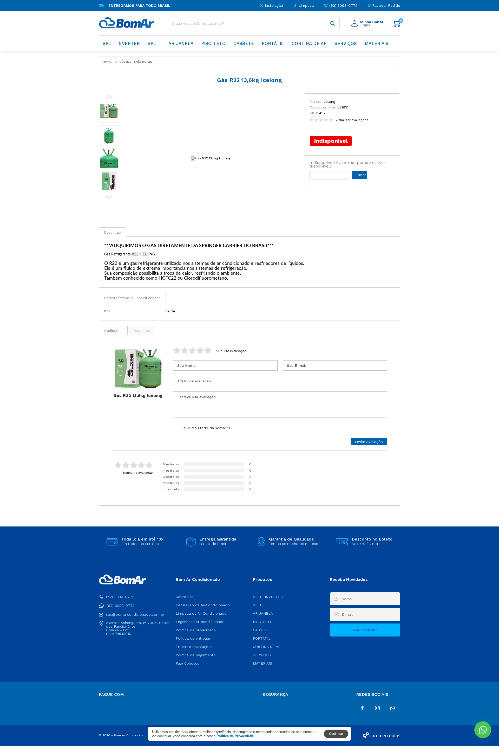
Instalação (274, 5)
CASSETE (243, 43)
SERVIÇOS (345, 43)
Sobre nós (185, 597)
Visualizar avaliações (352, 120)
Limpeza (306, 5)
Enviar (361, 175)
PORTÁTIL (273, 43)
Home (107, 61)
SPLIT (154, 43)
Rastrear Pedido (386, 5)
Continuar (336, 734)
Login (371, 23)
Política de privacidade (196, 630)
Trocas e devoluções (194, 646)
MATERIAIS (377, 43)
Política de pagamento (196, 655)
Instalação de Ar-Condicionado (203, 605)
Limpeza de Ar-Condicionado (201, 613)
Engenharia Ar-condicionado (200, 621)
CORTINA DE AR (309, 43)
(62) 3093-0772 (343, 5)
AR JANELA (180, 43)
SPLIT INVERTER (121, 43)
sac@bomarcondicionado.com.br (135, 614)
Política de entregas (193, 638)
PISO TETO (213, 43)
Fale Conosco (188, 663)
